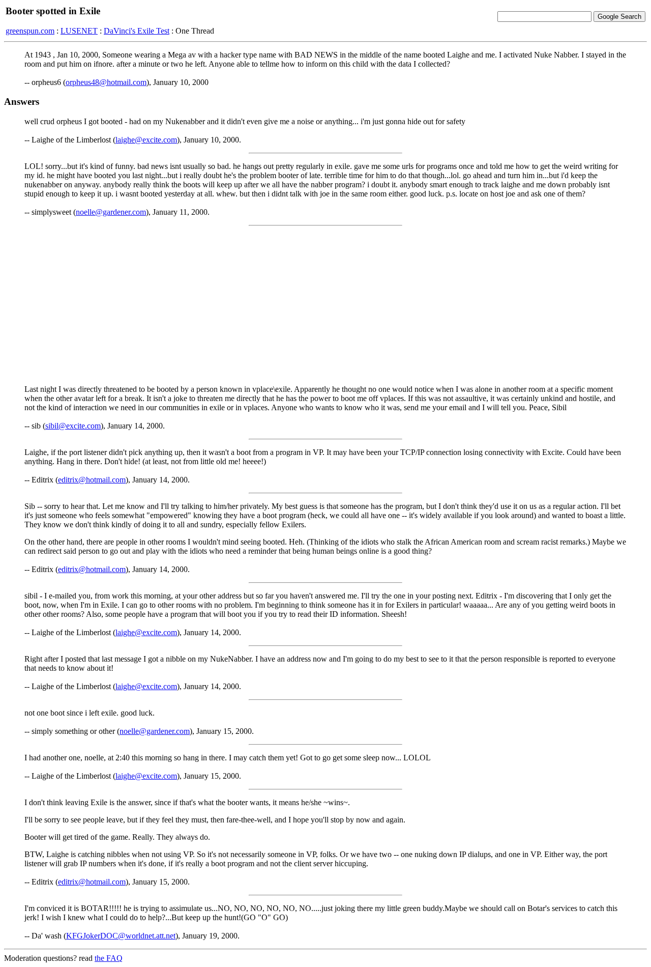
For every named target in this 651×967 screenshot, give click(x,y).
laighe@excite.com (146, 139)
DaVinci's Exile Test (136, 30)
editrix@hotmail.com (92, 479)
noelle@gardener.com (111, 212)
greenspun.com (30, 30)
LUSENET (79, 30)
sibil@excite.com (73, 425)
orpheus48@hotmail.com (106, 82)
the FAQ (109, 958)
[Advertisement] (325, 305)
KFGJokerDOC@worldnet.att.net (120, 935)
